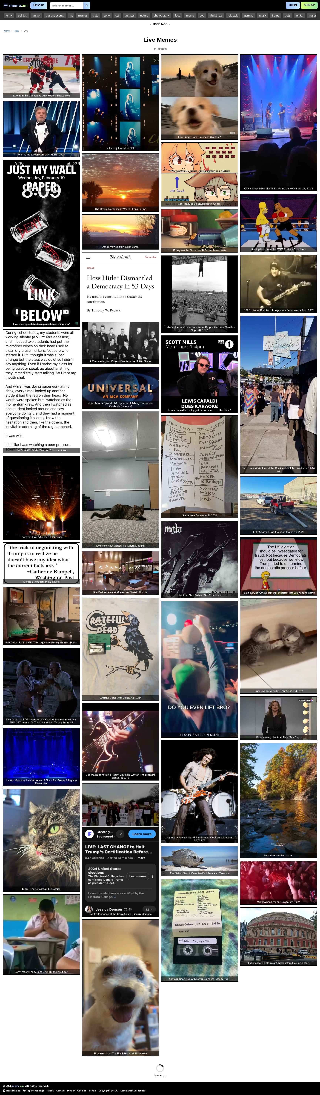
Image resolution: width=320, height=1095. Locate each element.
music (262, 15)
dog (202, 15)
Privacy (71, 1090)
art (71, 15)
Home (7, 30)
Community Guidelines (132, 1090)
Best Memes (13, 1090)
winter (299, 15)
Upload (38, 5)
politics (22, 15)
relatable (233, 15)
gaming (249, 15)
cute (95, 15)
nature (144, 15)
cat (117, 15)
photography (161, 15)
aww (107, 15)
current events (55, 15)
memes (82, 15)
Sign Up (309, 5)
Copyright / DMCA (108, 1090)
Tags (16, 30)
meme (190, 15)
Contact (60, 1090)
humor (36, 15)
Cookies (81, 1090)
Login (293, 5)
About (50, 1090)
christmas (216, 15)
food (178, 15)
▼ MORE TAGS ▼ (160, 24)
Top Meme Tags (35, 1090)
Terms (92, 1090)
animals (130, 15)
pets (287, 15)
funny (9, 15)
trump (275, 15)
